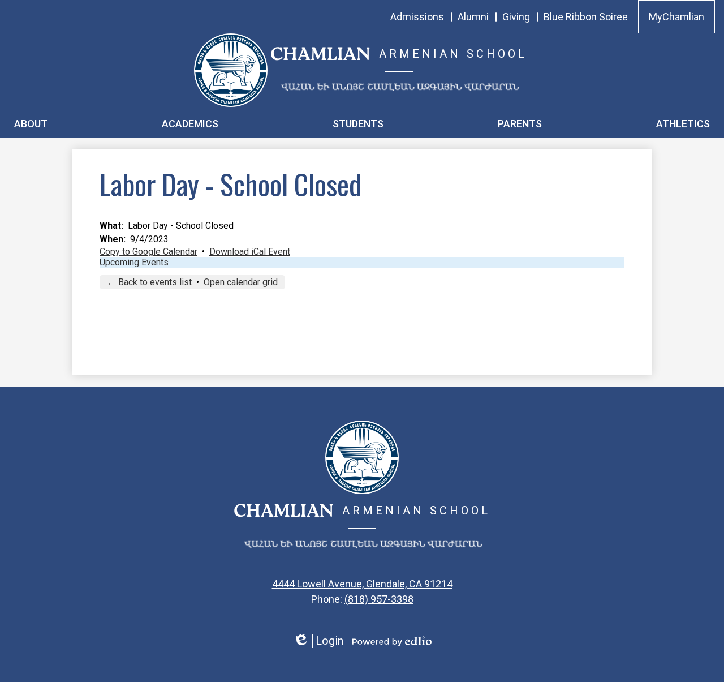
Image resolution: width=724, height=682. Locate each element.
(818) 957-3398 (378, 599)
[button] (31, 123)
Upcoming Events (134, 262)
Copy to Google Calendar (148, 251)
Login (318, 641)
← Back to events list (149, 282)
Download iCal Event (249, 251)
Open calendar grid (241, 282)
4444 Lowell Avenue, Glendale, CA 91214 (362, 584)
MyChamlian (676, 17)
